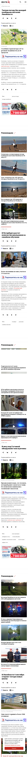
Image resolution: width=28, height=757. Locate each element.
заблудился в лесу (6, 536)
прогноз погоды (15, 96)
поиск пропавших (15, 533)
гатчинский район (16, 536)
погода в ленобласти (6, 99)
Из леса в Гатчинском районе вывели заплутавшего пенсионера (13, 665)
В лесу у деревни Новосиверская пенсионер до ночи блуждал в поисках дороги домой (13, 620)
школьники (21, 321)
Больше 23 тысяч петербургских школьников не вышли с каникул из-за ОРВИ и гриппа (13, 414)
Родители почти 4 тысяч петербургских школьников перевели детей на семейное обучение (13, 367)
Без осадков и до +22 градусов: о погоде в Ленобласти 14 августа (12, 200)
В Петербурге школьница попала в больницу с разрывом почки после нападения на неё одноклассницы (12, 391)
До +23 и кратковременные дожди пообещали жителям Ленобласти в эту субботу (14, 222)
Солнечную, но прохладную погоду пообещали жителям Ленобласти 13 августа (13, 155)
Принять (14, 748)
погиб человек (21, 539)
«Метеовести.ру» (5, 66)
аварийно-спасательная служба (9, 539)
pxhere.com (4, 46)
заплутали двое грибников (14, 520)
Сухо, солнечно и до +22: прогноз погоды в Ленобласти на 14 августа (12, 178)
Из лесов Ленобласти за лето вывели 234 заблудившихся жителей (13, 598)
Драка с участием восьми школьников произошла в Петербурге (13, 436)
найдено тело (5, 542)
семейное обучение (6, 324)
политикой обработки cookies (12, 745)
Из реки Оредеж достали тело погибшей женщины (11, 643)
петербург (14, 321)
